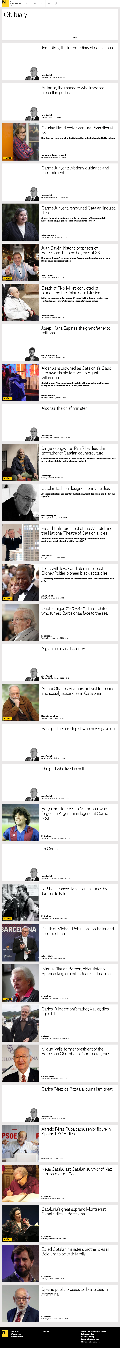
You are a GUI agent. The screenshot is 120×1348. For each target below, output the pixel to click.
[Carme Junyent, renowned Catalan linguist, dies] (60, 222)
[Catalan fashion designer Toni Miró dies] (60, 502)
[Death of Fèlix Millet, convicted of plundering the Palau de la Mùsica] (60, 302)
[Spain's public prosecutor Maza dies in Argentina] (60, 1303)
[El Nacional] (5, 3)
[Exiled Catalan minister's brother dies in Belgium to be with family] (60, 1263)
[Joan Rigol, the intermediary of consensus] (60, 61)
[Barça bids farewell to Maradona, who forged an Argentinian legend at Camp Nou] (60, 822)
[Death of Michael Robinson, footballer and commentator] (60, 942)
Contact (45, 1331)
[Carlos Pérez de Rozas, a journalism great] (60, 1103)
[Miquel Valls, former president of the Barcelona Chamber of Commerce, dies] (60, 1063)
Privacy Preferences (90, 1339)
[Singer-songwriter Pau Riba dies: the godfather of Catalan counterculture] (60, 462)
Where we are (17, 1337)
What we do (16, 1334)
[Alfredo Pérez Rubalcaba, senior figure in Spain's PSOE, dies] (60, 1143)
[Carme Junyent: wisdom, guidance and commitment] (60, 182)
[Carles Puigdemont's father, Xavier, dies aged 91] (60, 1023)
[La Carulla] (60, 862)
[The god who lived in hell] (60, 782)
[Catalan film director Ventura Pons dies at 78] (60, 142)
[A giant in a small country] (60, 662)
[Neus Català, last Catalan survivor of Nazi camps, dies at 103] (60, 1183)
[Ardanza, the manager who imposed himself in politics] (60, 101)
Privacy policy (87, 1334)
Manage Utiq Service (90, 1342)
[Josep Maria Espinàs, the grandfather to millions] (60, 342)
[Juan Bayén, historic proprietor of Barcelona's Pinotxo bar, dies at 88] (60, 262)
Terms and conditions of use (93, 1331)
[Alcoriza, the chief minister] (60, 422)
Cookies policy (87, 1337)
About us (15, 1331)
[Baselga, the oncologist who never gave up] (60, 742)
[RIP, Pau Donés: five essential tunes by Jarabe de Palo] (60, 902)
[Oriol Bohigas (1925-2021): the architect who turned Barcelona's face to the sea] (60, 622)
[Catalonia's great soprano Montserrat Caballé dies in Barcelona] (60, 1223)
